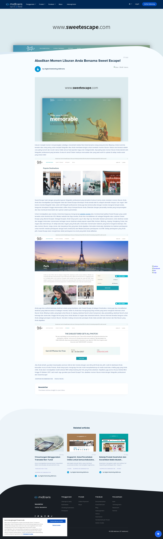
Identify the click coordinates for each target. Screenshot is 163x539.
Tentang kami (116, 504)
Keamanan (99, 517)
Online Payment (84, 501)
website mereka (85, 214)
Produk (41, 4)
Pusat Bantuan (100, 504)
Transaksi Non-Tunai (41, 468)
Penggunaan (30, 4)
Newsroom (115, 508)
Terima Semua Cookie (56, 521)
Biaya (60, 4)
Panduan (51, 4)
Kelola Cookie (100, 523)
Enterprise (65, 511)
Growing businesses (68, 508)
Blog (97, 508)
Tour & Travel (59, 379)
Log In (137, 4)
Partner (114, 511)
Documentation (101, 501)
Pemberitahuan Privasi (103, 520)
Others (69, 468)
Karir (113, 501)
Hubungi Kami (71, 4)
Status (98, 514)
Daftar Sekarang (149, 4)
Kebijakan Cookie (28, 534)
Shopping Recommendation (44, 379)
